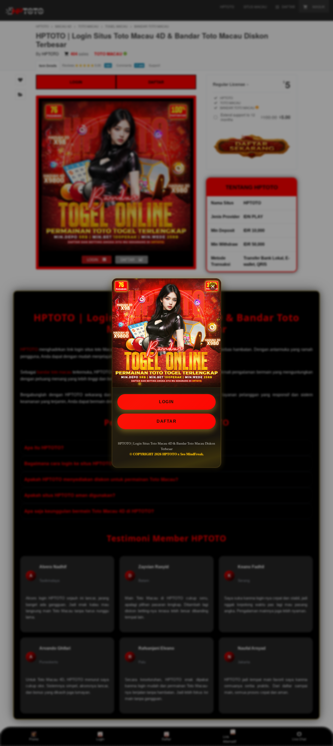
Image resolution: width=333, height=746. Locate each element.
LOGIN (166, 402)
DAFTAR (166, 421)
